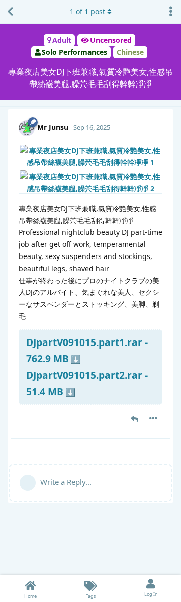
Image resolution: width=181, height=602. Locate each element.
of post (87, 11)
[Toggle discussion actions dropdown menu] (171, 11)
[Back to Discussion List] (10, 11)
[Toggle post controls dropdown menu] (153, 418)
